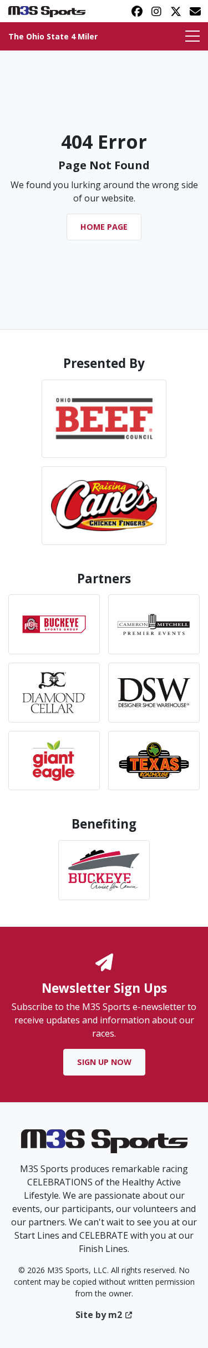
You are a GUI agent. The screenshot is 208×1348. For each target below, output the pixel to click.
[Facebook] (136, 11)
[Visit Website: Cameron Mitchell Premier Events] (154, 624)
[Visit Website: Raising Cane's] (104, 505)
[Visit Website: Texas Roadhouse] (154, 761)
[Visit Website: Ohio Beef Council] (104, 419)
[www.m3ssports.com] (104, 1145)
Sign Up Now (104, 1062)
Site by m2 (98, 1315)
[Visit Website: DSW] (154, 693)
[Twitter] (175, 11)
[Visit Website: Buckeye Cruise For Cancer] (104, 870)
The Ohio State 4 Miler (53, 36)
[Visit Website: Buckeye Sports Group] (54, 624)
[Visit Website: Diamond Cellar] (54, 693)
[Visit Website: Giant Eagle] (54, 761)
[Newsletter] (195, 11)
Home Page (104, 226)
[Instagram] (156, 11)
